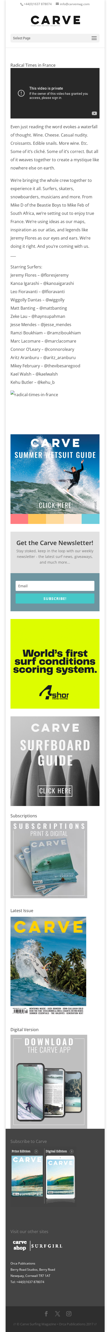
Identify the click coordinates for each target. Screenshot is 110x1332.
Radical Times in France (33, 65)
